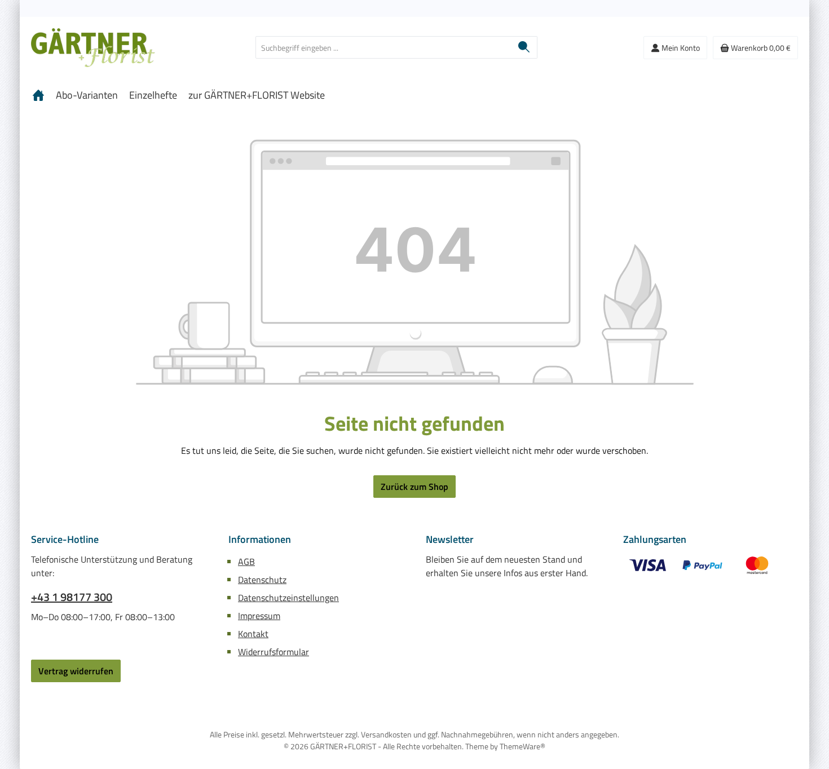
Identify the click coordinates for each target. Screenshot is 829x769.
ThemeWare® (522, 746)
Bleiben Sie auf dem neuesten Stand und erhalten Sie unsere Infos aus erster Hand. (507, 566)
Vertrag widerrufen (75, 671)
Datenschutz (262, 579)
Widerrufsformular (273, 651)
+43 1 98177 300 (71, 597)
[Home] (38, 95)
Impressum (259, 615)
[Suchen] (524, 47)
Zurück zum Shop (414, 486)
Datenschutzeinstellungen (288, 597)
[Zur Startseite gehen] (93, 47)
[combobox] (383, 47)
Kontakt (253, 633)
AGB (246, 561)
